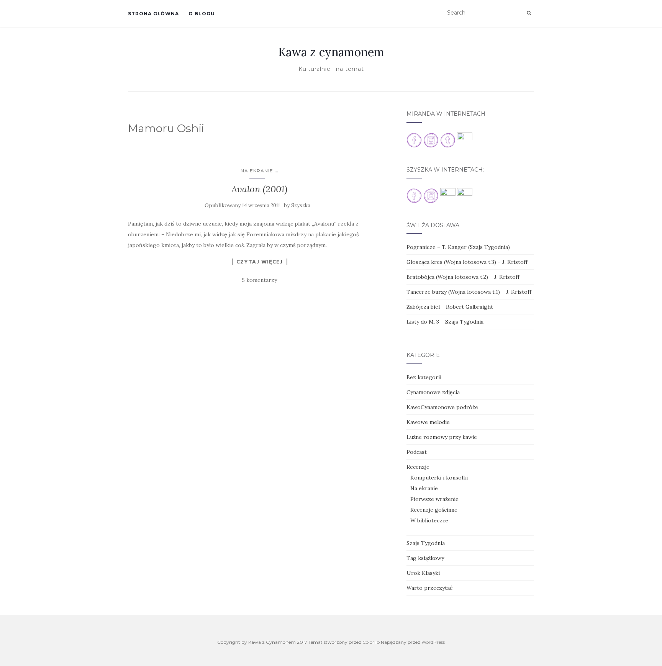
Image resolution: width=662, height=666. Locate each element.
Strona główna (153, 13)
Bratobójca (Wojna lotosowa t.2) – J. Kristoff (462, 276)
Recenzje (417, 466)
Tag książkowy (425, 558)
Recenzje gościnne (433, 509)
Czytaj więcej (259, 262)
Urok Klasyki (423, 572)
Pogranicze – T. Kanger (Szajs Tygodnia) (458, 247)
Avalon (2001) (259, 189)
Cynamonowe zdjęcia (433, 392)
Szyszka (300, 205)
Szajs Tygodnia (425, 543)
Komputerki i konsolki (439, 477)
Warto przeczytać (429, 587)
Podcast (416, 451)
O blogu (201, 13)
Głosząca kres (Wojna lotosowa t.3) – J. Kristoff (467, 262)
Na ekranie (257, 170)
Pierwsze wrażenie (434, 499)
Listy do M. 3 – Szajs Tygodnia (444, 321)
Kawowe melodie (428, 422)
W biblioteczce (429, 520)
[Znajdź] (529, 13)
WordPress (433, 642)
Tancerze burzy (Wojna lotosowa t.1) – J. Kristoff (468, 291)
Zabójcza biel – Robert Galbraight (449, 306)
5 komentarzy (259, 280)
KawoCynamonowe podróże (442, 407)
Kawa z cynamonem (331, 52)
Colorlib (371, 642)
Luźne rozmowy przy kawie (441, 437)
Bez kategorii (423, 377)
